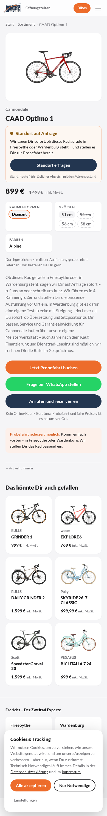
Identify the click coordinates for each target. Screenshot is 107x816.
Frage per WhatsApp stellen (53, 384)
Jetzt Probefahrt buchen (54, 367)
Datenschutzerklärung (29, 771)
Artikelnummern (21, 468)
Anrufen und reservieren (53, 401)
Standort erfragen (53, 165)
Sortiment (26, 24)
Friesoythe (20, 725)
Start (9, 24)
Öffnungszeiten (38, 8)
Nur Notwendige (74, 785)
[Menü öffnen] (98, 8)
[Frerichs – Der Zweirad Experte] (13, 8)
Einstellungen (25, 800)
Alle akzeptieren (31, 785)
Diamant (19, 214)
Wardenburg (72, 725)
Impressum (71, 771)
